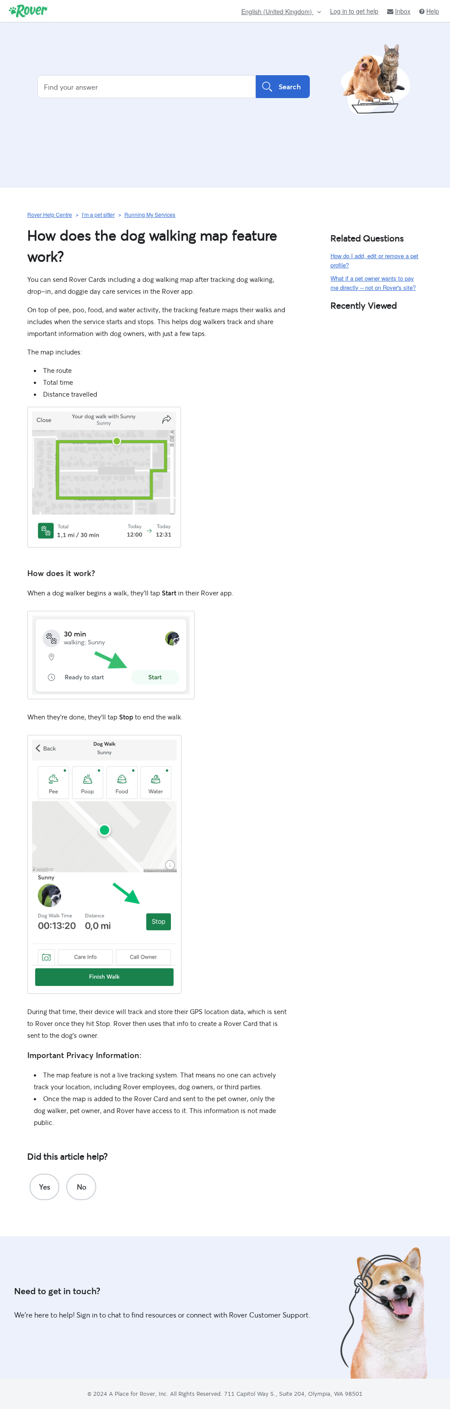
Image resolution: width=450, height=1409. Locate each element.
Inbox (402, 11)
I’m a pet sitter (98, 214)
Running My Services (149, 214)
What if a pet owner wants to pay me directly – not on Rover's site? (373, 283)
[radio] (44, 1187)
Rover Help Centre (49, 214)
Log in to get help (354, 11)
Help (432, 11)
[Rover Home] (28, 11)
